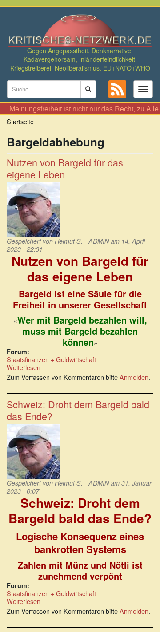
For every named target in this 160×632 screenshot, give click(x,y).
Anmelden (134, 377)
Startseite (20, 121)
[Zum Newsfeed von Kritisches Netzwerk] (117, 89)
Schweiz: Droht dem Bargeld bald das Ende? (78, 410)
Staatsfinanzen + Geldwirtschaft (51, 359)
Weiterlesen (23, 367)
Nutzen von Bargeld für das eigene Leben (65, 168)
